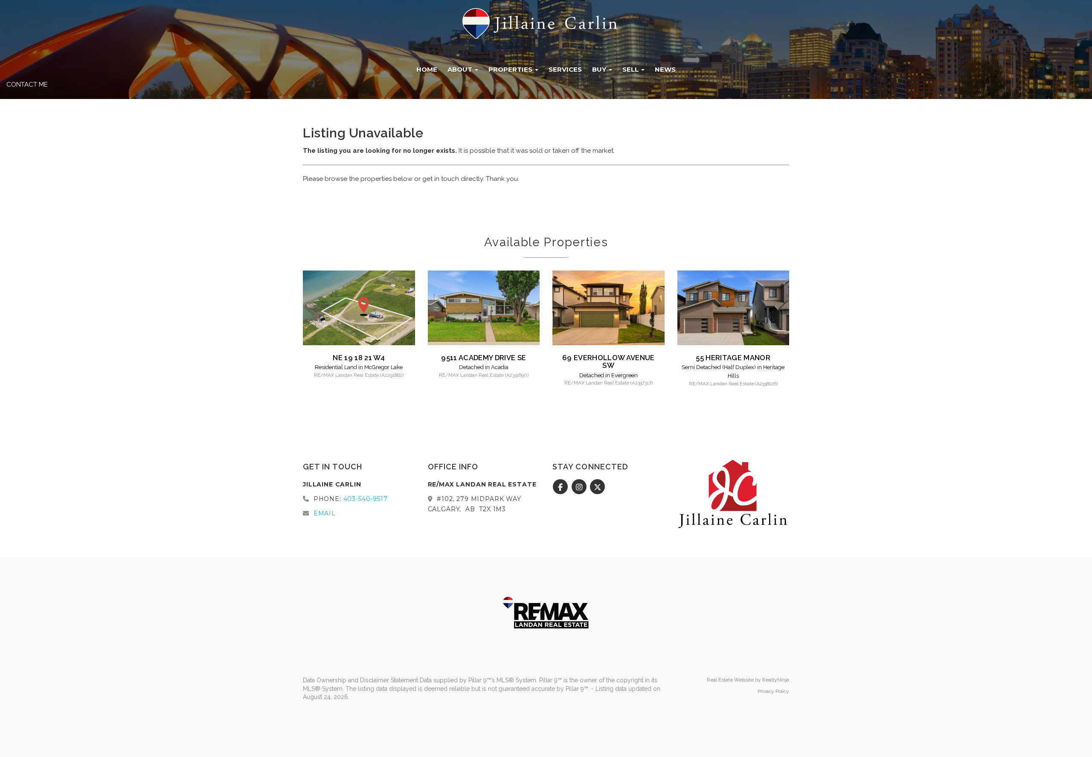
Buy (600, 69)
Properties (511, 69)
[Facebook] (561, 487)
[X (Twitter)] (598, 487)
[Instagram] (580, 487)
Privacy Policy (773, 691)
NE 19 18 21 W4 (359, 357)
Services (565, 69)
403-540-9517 (365, 499)
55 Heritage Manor (733, 357)
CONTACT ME (27, 84)
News (665, 69)
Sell (631, 69)
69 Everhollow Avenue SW (608, 361)
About (460, 69)
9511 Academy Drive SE (483, 357)
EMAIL (325, 513)
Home (426, 69)
